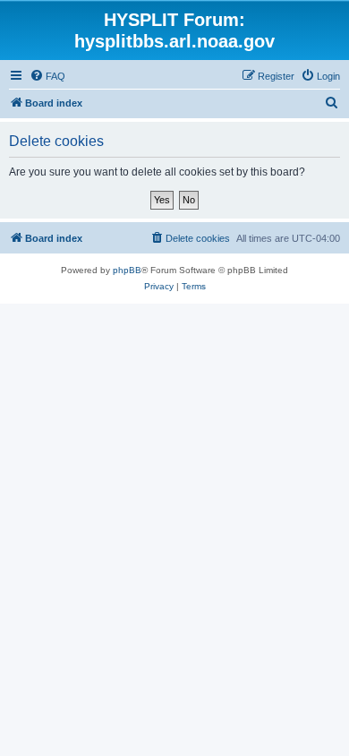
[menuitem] (47, 76)
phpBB (127, 270)
